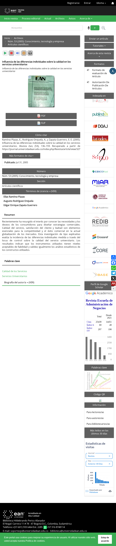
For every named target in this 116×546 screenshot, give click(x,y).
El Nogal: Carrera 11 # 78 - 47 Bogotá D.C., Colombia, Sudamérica (37, 523)
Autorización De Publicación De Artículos (100, 85)
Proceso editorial (31, 18)
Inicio (7, 38)
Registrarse (73, 3)
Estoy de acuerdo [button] (105, 539)
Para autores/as (95, 418)
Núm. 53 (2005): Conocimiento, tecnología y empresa (36, 41)
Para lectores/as (95, 412)
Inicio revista (11, 18)
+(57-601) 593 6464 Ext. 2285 (28, 527)
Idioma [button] (100, 3)
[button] (112, 71)
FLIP (43, 123)
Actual (47, 18)
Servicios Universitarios (14, 276)
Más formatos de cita (20, 155)
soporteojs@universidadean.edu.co (29, 530)
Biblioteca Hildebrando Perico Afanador (24, 520)
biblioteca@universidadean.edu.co (68, 530)
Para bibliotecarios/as (98, 423)
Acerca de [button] (85, 18)
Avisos (72, 18)
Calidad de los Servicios (14, 271)
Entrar (87, 3)
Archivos (60, 18)
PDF (43, 115)
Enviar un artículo (98, 38)
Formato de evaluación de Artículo (99, 73)
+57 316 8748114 (56, 527)
